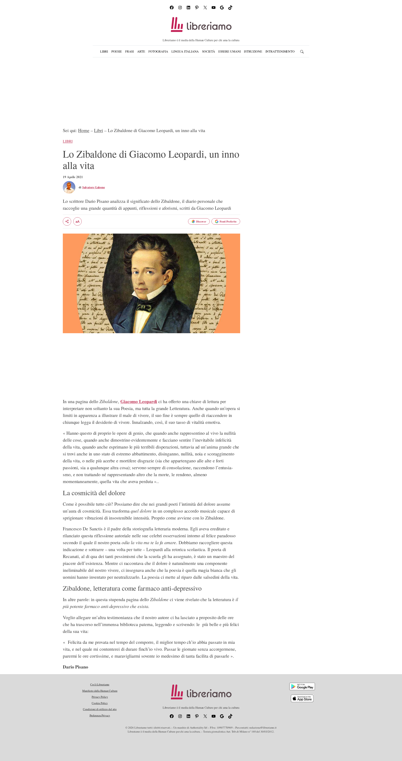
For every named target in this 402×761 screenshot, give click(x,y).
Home (83, 130)
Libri (98, 130)
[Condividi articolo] (67, 221)
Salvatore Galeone (93, 187)
